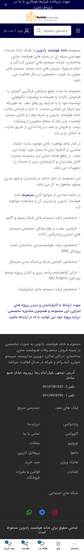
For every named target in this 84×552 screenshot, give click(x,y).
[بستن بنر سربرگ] (6, 4)
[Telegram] (42, 512)
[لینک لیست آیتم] (61, 424)
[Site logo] (41, 16)
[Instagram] (55, 512)
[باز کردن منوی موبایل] (78, 30)
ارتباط (47, 8)
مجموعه (27, 195)
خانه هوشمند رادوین (51, 50)
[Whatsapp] (29, 512)
